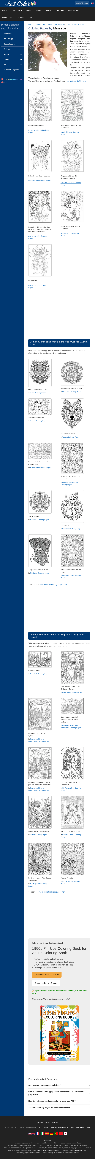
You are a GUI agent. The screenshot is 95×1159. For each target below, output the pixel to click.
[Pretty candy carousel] (40, 121)
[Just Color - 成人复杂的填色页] (61, 1133)
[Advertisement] (59, 316)
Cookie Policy (74, 1127)
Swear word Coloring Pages (40, 467)
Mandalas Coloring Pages (71, 392)
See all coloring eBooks (46, 983)
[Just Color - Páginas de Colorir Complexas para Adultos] (56, 1133)
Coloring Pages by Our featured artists (49, 24)
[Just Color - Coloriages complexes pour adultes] (37, 1133)
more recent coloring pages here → (53, 892)
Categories (16, 10)
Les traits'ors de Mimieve (76, 81)
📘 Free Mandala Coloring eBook (11, 80)
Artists (48, 10)
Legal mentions (63, 1127)
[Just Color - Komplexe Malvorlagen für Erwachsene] (51, 1133)
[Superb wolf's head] (72, 430)
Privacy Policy (85, 1127)
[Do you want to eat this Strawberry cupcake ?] (72, 171)
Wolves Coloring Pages (70, 437)
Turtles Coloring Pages (38, 421)
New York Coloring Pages (39, 674)
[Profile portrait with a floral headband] (72, 222)
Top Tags (45, 1127)
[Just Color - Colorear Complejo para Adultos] (47, 1133)
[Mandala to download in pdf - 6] (72, 385)
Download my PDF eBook (47, 975)
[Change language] (92, 3)
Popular (38, 10)
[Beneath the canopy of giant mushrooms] (72, 121)
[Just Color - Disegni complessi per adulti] (42, 1133)
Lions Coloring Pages (38, 393)
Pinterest (47, 1122)
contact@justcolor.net (78, 1150)
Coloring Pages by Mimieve (76, 24)
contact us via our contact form (48, 1150)
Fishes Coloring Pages (38, 835)
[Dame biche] (40, 276)
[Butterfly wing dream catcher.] (40, 171)
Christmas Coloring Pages (71, 529)
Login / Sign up (82, 3)
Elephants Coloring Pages (39, 573)
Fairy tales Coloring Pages (72, 692)
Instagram (55, 1122)
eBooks (21, 17)
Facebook (40, 1122)
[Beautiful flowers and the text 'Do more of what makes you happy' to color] (72, 566)
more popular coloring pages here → (54, 585)
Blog (30, 17)
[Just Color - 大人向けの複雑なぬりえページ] (65, 1133)
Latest (28, 10)
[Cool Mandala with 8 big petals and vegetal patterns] (40, 513)
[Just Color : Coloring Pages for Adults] (21, 3)
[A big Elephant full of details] (40, 566)
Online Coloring (8, 17)
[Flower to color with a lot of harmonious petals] (72, 473)
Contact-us (53, 1127)
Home (4, 10)
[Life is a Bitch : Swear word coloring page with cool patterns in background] (40, 458)
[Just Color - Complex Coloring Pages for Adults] (31, 1133)
